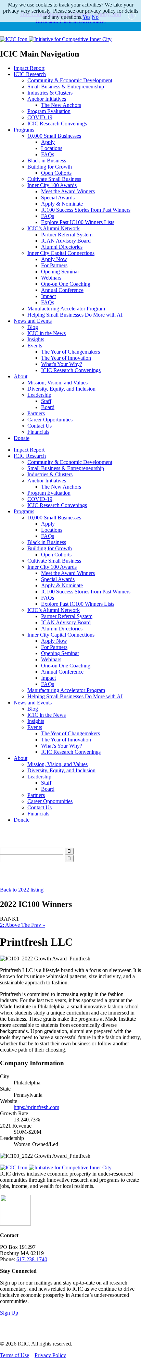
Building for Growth (49, 167)
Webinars (51, 278)
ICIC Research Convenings (57, 123)
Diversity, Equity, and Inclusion (61, 389)
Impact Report (29, 68)
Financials (38, 432)
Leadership (39, 395)
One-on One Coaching (65, 284)
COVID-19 (39, 117)
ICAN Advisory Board (66, 241)
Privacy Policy (50, 1355)
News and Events (33, 321)
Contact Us (39, 426)
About (20, 376)
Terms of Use (14, 1355)
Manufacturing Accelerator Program (66, 308)
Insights (35, 339)
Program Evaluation (48, 111)
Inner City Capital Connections (60, 253)
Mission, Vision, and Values (57, 382)
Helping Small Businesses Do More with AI (75, 315)
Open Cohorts (56, 173)
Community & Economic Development (69, 80)
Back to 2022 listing (21, 890)
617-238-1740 (31, 1259)
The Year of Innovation (66, 358)
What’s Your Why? (61, 364)
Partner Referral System (66, 234)
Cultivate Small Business (54, 179)
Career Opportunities (50, 419)
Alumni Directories (61, 247)
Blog (32, 327)
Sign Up (9, 1313)
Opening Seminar (60, 271)
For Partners (54, 265)
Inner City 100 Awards (52, 185)
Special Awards (58, 197)
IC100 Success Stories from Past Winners (85, 210)
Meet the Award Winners (68, 191)
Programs (24, 130)
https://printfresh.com (36, 1107)
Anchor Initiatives (46, 99)
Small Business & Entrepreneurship (65, 86)
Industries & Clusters (50, 93)
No (95, 17)
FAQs (47, 154)
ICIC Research (30, 74)
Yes (86, 17)
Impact (48, 296)
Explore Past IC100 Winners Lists (77, 222)
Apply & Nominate (62, 204)
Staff (46, 401)
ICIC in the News (46, 333)
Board (47, 407)
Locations (51, 148)
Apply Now (54, 259)
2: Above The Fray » (22, 925)
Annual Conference (62, 290)
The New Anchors (61, 105)
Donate (21, 438)
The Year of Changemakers (70, 352)
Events (34, 345)
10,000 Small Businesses (54, 136)
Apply (48, 142)
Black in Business (46, 160)
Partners (36, 413)
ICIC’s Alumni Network (53, 228)
